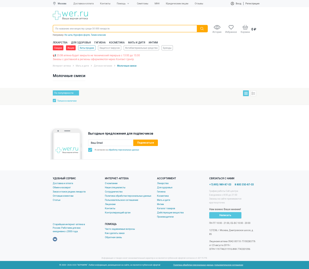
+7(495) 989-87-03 (220, 184)
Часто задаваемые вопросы (120, 229)
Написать (225, 215)
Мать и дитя (136, 42)
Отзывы (199, 3)
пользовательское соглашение (228, 265)
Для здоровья (81, 42)
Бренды (167, 48)
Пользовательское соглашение (121, 200)
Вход (238, 3)
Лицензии (110, 204)
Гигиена (100, 42)
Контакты (105, 3)
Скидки (58, 48)
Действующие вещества (170, 212)
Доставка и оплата (83, 3)
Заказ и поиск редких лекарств (69, 191)
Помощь (121, 3)
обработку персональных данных (123, 150)
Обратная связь (113, 237)
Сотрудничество (114, 191)
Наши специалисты (115, 187)
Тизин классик (98, 35)
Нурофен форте (81, 35)
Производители (165, 216)
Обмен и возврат (62, 187)
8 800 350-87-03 (244, 184)
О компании (111, 183)
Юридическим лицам (177, 3)
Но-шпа (68, 35)
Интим (153, 42)
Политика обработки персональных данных (128, 196)
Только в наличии (67, 101)
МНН (157, 3)
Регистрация (252, 3)
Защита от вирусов (109, 48)
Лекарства (60, 42)
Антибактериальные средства (141, 48)
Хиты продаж (87, 48)
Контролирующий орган (118, 212)
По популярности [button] (63, 92)
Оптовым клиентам (63, 196)
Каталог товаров (166, 208)
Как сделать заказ (115, 233)
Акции (70, 48)
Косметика (117, 42)
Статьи (56, 200)
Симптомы (142, 3)
